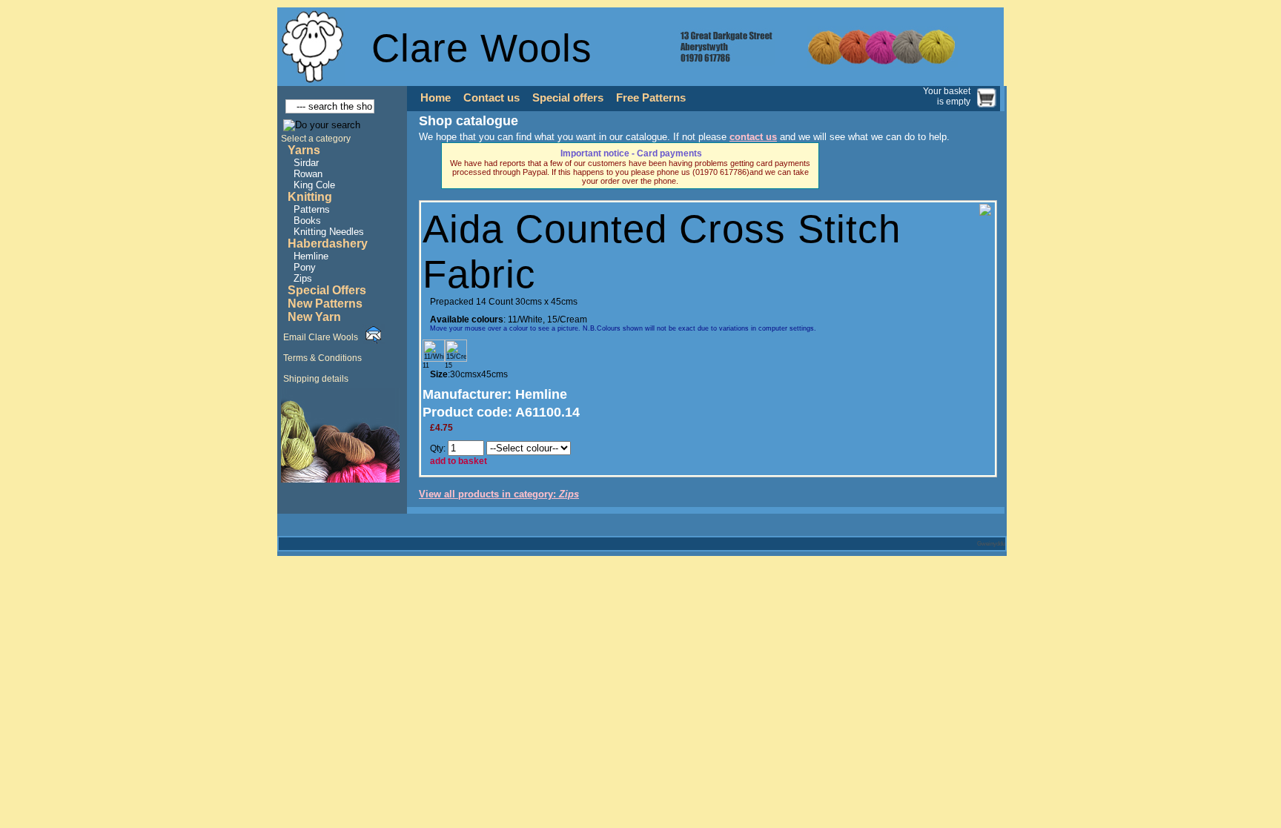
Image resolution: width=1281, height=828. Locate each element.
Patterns (312, 209)
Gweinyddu (991, 543)
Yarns (304, 150)
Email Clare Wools (320, 337)
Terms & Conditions (322, 358)
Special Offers (327, 290)
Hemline (311, 256)
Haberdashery (328, 243)
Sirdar (306, 162)
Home (435, 98)
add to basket (458, 461)
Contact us (491, 98)
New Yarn (314, 317)
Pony (305, 267)
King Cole (314, 185)
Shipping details (315, 379)
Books (307, 220)
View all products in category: (499, 494)
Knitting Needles (329, 231)
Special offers (567, 98)
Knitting (310, 197)
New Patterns (325, 303)
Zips (303, 278)
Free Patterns (651, 98)
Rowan (308, 173)
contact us (753, 136)
